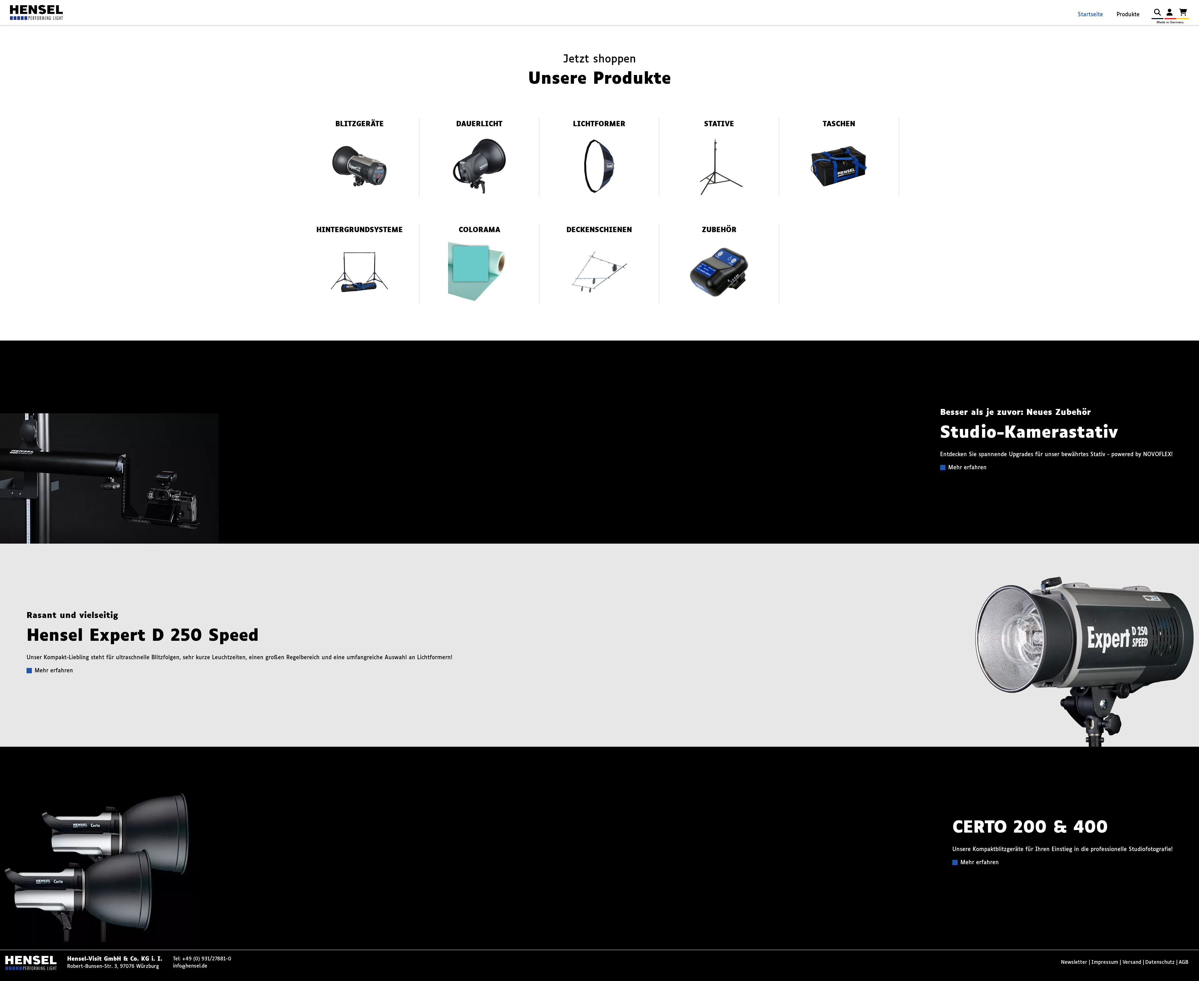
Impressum (1104, 962)
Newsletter (1074, 962)
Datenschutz (1160, 962)
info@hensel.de (190, 966)
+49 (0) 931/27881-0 (206, 959)
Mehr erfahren (967, 468)
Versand (1132, 962)
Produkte (1128, 14)
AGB (1183, 962)
